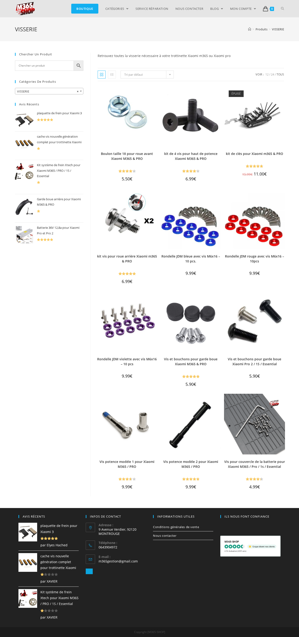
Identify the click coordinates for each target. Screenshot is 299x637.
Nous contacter (164, 535)
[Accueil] (249, 29)
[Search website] (283, 8)
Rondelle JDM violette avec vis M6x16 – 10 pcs (127, 361)
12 (267, 74)
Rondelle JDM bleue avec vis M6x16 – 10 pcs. (190, 258)
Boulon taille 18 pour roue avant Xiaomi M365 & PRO (127, 156)
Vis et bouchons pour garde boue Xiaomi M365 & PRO (190, 361)
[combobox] (49, 91)
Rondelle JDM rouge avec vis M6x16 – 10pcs (254, 258)
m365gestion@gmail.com (118, 561)
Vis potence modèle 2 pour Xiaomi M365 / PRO (190, 464)
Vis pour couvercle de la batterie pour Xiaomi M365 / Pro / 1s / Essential (254, 464)
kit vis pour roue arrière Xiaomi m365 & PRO (127, 258)
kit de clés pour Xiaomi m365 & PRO (254, 153)
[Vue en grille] (102, 75)
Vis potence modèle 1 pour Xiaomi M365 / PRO (127, 464)
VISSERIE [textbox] (47, 91)
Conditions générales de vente (176, 527)
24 (272, 74)
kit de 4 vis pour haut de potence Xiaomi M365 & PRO (190, 156)
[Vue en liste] (112, 75)
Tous (280, 74)
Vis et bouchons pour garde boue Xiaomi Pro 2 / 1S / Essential (254, 361)
